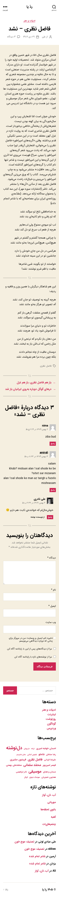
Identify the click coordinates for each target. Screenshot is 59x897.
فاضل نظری (45, 366)
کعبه (53, 817)
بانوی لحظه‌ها (48, 809)
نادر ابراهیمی (21, 772)
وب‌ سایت (50, 622)
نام (53, 590)
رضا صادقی (51, 754)
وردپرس (51, 728)
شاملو (42, 754)
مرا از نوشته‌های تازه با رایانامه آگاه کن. (33, 657)
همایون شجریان (48, 777)
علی (43, 37)
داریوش (27, 748)
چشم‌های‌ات (49, 824)
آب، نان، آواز (49, 795)
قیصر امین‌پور (49, 765)
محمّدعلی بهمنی (14, 765)
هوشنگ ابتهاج (34, 777)
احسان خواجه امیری (46, 748)
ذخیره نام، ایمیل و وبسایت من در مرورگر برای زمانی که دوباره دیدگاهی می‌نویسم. (31, 640)
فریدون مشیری (18, 760)
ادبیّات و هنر (49, 710)
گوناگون (51, 724)
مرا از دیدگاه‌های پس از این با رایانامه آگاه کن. (29, 649)
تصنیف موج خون (24, 842)
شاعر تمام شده (37, 856)
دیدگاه (51, 558)
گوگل (26, 777)
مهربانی (51, 802)
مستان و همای (49, 772)
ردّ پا (29, 6)
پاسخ (53, 443)
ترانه (33, 748)
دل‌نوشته (14, 747)
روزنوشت (51, 719)
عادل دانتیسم (21, 754)
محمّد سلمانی (32, 765)
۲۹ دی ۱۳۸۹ (29, 37)
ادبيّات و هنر (29, 21)
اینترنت (51, 714)
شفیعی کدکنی (32, 754)
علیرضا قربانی (50, 759)
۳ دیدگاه (11, 37)
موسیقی (34, 771)
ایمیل (52, 606)
